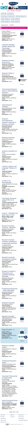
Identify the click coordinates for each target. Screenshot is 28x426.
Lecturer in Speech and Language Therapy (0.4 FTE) (9, 168)
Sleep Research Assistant (7, 105)
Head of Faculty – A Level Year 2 (8, 330)
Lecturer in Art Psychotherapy (6, 181)
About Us (12, 415)
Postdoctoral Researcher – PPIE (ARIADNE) (10, 289)
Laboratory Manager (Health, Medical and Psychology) (8, 46)
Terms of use (20, 415)
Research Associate (8, 137)
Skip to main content (5, 1)
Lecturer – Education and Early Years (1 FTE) (10, 214)
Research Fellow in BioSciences (8, 74)
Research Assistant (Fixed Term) (8, 61)
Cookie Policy (21, 418)
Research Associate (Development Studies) (9, 258)
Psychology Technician (9, 198)
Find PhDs (2, 416)
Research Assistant (8, 316)
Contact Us (12, 416)
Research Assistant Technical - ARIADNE (8, 226)
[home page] (13, 5)
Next (17, 412)
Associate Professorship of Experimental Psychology (9, 377)
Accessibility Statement (22, 420)
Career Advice (3, 418)
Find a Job (2, 415)
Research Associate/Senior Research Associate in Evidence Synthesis (9, 121)
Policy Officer (6, 31)
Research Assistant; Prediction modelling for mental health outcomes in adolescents (9, 242)
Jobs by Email (3, 420)
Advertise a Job (3, 422)
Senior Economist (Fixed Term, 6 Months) (9, 401)
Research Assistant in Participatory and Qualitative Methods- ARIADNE (9, 273)
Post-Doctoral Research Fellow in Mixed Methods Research (10, 90)
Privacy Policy (21, 416)
